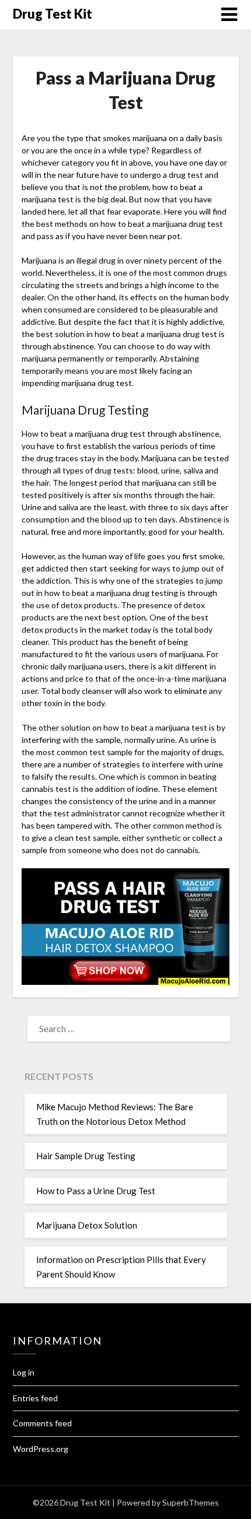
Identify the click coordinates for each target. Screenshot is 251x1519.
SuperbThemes (190, 1502)
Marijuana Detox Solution (86, 1225)
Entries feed (35, 1398)
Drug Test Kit (52, 14)
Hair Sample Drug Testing (85, 1155)
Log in (23, 1372)
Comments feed (42, 1423)
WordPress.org (40, 1449)
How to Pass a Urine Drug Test (95, 1190)
